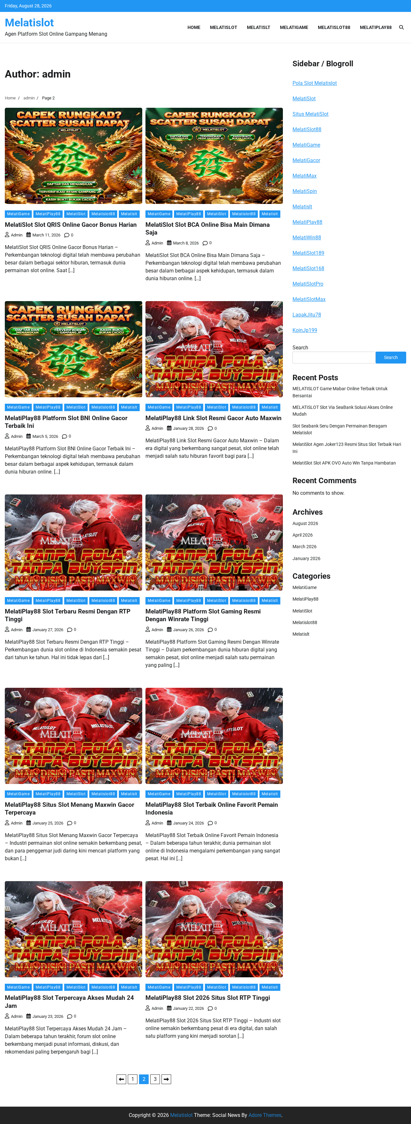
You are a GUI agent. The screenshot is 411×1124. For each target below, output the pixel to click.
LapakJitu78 (307, 315)
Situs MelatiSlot (310, 114)
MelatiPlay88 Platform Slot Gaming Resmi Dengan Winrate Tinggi (203, 615)
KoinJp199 (305, 330)
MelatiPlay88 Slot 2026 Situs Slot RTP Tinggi (207, 997)
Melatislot (29, 22)
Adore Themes (265, 1115)
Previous (121, 1079)
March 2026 (305, 546)
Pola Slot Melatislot (315, 83)
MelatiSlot (223, 27)
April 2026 (303, 535)
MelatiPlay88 (376, 27)
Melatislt (258, 27)
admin (16, 235)
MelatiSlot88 (307, 129)
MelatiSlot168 (308, 268)
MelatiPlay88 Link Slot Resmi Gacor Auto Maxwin (213, 418)
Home (194, 27)
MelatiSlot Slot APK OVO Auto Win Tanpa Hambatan (344, 462)
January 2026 (306, 558)
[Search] (401, 27)
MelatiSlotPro (308, 284)
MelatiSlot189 (308, 253)
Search (300, 348)
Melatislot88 (334, 27)
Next (166, 1079)
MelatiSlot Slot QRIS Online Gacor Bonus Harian (71, 224)
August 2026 (305, 523)
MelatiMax (305, 176)
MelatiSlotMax (309, 299)
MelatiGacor (306, 160)
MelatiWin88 (307, 238)
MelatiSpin (305, 191)
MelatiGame (294, 27)
